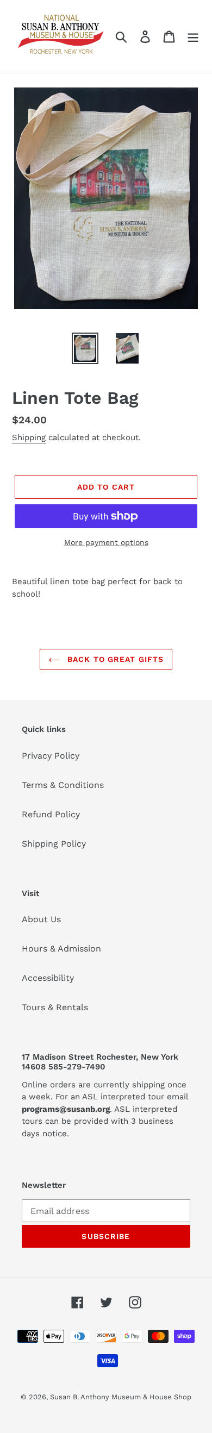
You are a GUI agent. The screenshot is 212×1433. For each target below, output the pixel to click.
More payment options (106, 542)
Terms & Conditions (63, 785)
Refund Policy (51, 814)
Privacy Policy (50, 755)
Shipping (29, 437)
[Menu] (193, 36)
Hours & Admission (61, 948)
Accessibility (48, 978)
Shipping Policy (54, 843)
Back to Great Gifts (114, 659)
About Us (41, 919)
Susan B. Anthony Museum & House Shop (120, 1397)
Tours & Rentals (55, 1007)
